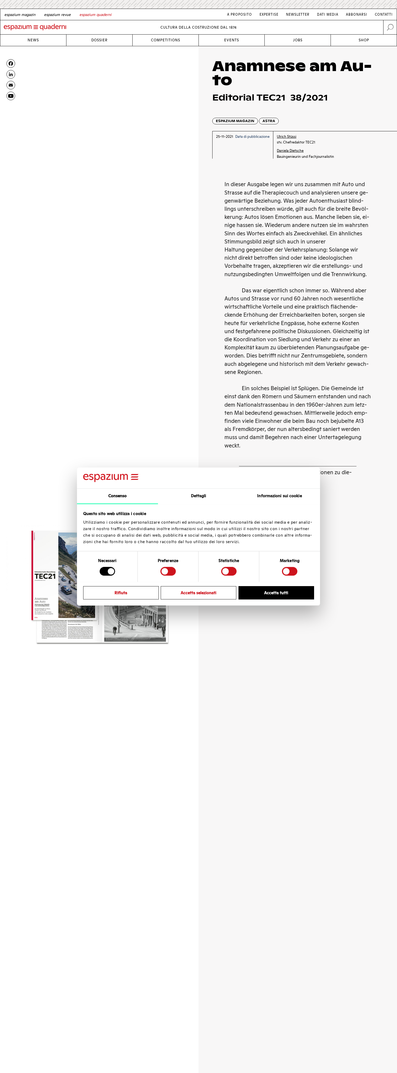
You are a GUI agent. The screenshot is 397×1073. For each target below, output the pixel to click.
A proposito (239, 14)
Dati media (327, 14)
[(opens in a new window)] (10, 96)
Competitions (165, 40)
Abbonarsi (356, 14)
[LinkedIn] (10, 74)
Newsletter (297, 14)
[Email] (10, 85)
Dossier (99, 40)
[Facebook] (10, 63)
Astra (269, 121)
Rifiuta (121, 592)
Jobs (297, 40)
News (33, 40)
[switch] (168, 571)
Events (231, 40)
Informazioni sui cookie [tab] (279, 496)
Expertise (269, 14)
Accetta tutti (276, 592)
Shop (364, 40)
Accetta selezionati (198, 592)
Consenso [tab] (117, 496)
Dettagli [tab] (198, 496)
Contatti (384, 14)
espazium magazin (235, 121)
